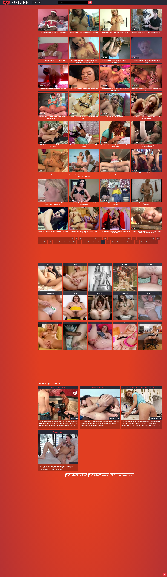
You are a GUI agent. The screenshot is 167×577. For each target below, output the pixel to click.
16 (110, 238)
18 (119, 238)
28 (45, 242)
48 (142, 242)
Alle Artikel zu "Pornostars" (99, 475)
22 (139, 238)
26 (158, 238)
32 (64, 242)
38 (93, 242)
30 (55, 242)
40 (103, 242)
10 (81, 238)
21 (134, 238)
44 (122, 242)
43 (117, 242)
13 (95, 238)
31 (59, 242)
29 (50, 242)
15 (105, 238)
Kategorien (36, 2)
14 (100, 238)
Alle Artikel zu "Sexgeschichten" (122, 475)
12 (90, 238)
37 (88, 242)
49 (146, 242)
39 (98, 242)
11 (85, 238)
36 (84, 242)
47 (137, 242)
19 (124, 238)
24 (148, 238)
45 (127, 242)
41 (108, 242)
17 (114, 238)
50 (151, 242)
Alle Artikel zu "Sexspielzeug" (76, 475)
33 (69, 242)
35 (79, 242)
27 (40, 242)
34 (74, 242)
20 (129, 238)
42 (113, 242)
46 (132, 242)
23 (143, 238)
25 (153, 238)
